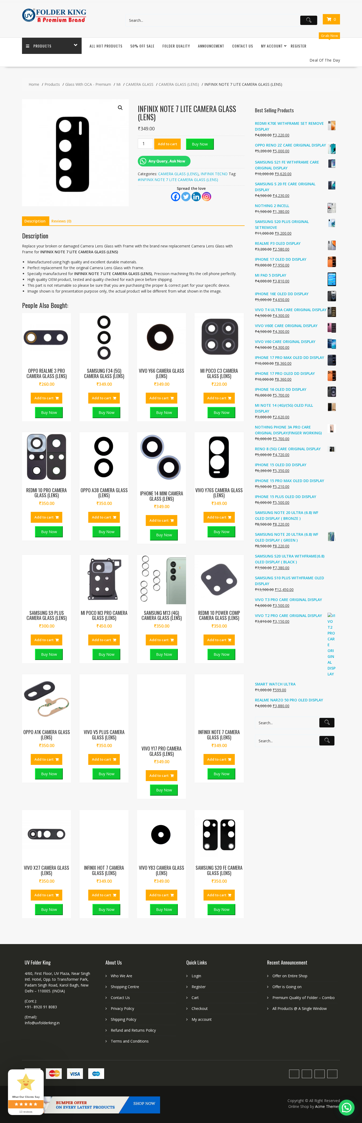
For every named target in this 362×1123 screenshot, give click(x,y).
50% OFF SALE (142, 46)
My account (202, 1019)
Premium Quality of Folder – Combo (303, 997)
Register (298, 46)
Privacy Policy (122, 1008)
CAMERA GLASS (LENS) (178, 173)
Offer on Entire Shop (289, 975)
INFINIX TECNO (214, 173)
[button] (120, 108)
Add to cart (167, 144)
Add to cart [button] (44, 398)
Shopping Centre (125, 986)
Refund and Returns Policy (133, 1030)
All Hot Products (106, 46)
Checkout (200, 1008)
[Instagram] (206, 196)
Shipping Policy (123, 1019)
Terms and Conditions (130, 1041)
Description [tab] (35, 221)
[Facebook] (175, 196)
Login (196, 975)
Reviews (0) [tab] (61, 221)
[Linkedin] (196, 196)
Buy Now (200, 144)
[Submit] (308, 20)
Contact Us (242, 46)
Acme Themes (327, 1106)
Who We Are (121, 975)
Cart (195, 997)
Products (42, 46)
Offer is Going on (287, 986)
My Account (272, 46)
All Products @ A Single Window (299, 1008)
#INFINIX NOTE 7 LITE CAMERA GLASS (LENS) (178, 179)
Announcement (211, 46)
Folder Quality (176, 46)
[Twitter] (186, 196)
